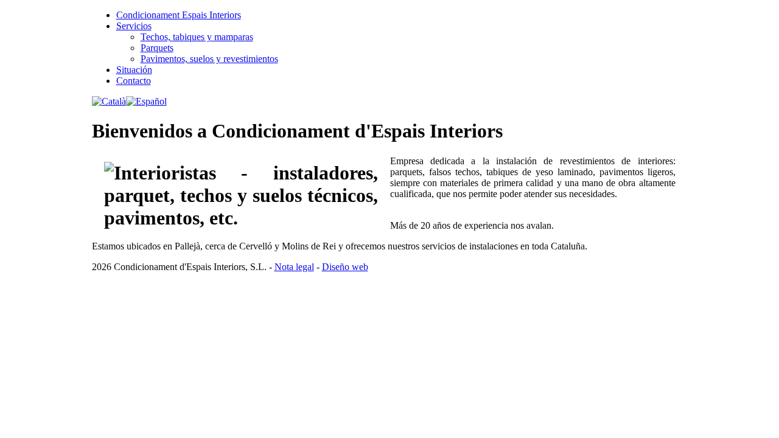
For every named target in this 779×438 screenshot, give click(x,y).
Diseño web (345, 267)
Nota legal (294, 267)
